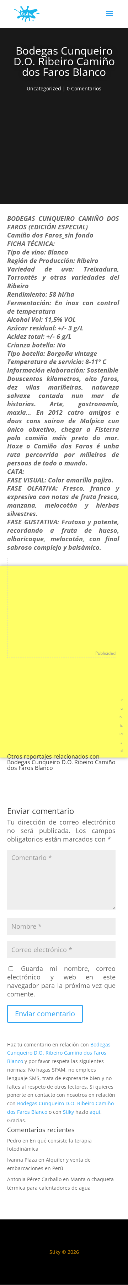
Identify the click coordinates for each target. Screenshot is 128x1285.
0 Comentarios (84, 88)
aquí (95, 1111)
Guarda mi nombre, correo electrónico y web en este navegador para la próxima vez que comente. (61, 981)
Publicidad (105, 653)
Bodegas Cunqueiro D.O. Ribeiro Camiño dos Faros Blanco (59, 1053)
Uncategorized (44, 88)
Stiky (68, 1111)
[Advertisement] (64, 150)
